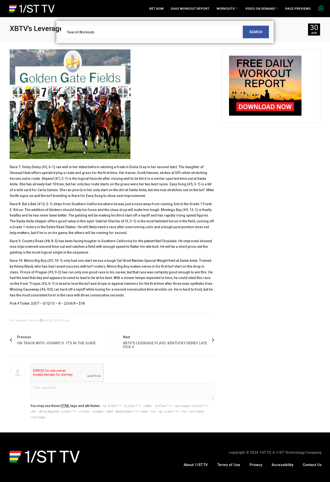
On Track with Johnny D (25, 320)
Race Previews (298, 8)
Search (255, 32)
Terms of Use (228, 465)
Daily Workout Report (190, 8)
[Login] (319, 8)
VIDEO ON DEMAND (260, 8)
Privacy (256, 465)
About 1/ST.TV (196, 465)
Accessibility (282, 465)
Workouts (226, 8)
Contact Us (312, 465)
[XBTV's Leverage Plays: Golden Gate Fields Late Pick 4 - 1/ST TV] (31, 8)
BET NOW (156, 8)
